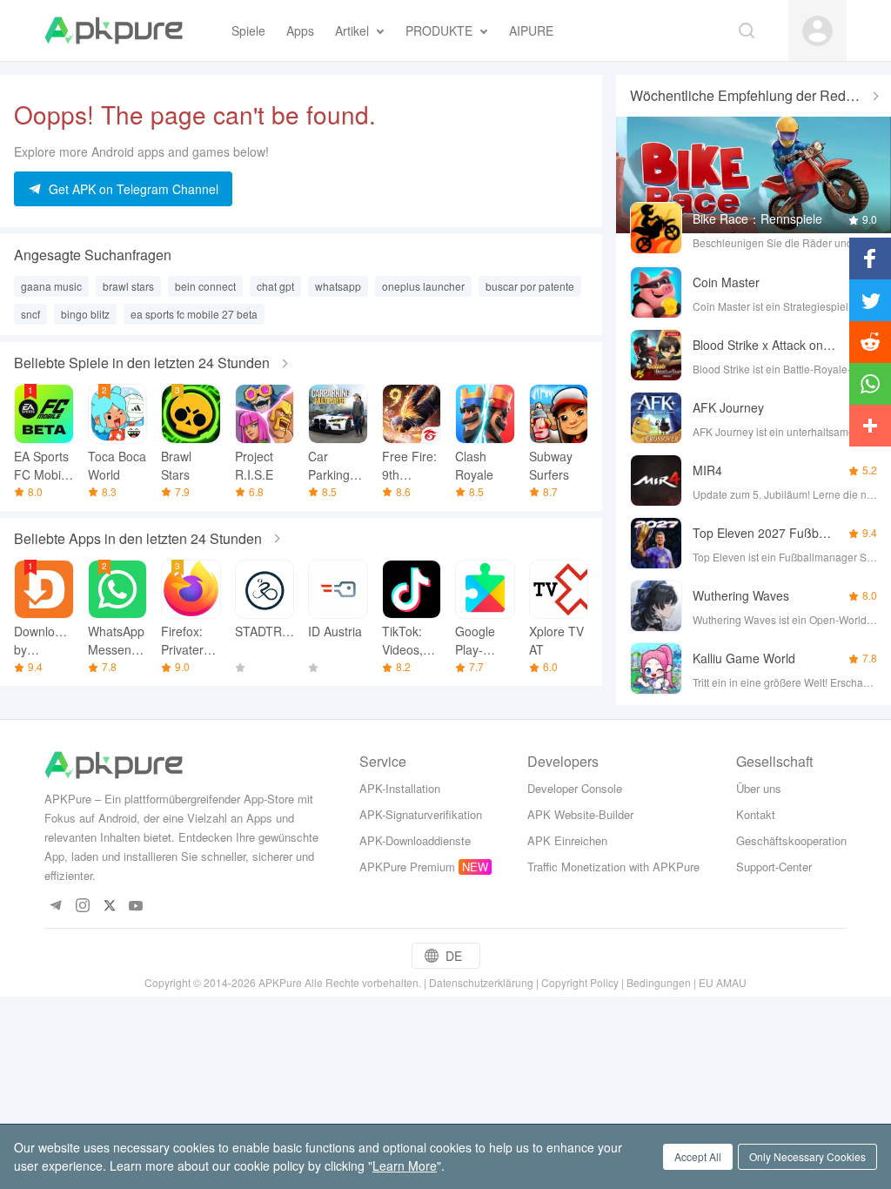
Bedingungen (658, 982)
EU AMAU (723, 982)
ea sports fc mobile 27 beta (194, 313)
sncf (30, 313)
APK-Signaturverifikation (420, 814)
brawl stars (128, 286)
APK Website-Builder (580, 814)
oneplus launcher (423, 286)
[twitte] (109, 906)
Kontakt (755, 814)
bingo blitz (85, 313)
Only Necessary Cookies (807, 1156)
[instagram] (82, 906)
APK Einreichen (567, 840)
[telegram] (55, 906)
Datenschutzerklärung (481, 982)
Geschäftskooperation (791, 840)
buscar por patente (530, 286)
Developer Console (574, 788)
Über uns (758, 788)
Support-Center (774, 866)
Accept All (697, 1156)
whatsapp (338, 286)
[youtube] (136, 906)
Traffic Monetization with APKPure (613, 866)
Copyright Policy (580, 982)
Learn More (404, 1165)
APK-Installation (399, 788)
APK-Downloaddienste (415, 840)
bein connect (205, 286)
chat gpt (275, 286)
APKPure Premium (407, 866)
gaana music (51, 286)
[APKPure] (113, 30)
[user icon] (817, 31)
